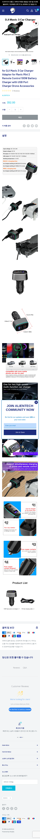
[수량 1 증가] (21, 109)
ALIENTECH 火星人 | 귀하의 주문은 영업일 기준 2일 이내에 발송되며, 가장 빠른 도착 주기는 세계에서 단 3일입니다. (20, 3)
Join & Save (20, 432)
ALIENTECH (6, 95)
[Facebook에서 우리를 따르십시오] (3, 808)
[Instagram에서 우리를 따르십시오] (11, 808)
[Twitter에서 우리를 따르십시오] (7, 808)
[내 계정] (32, 10)
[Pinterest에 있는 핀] (28, 125)
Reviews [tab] (16, 667)
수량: (4, 109)
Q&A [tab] (25, 667)
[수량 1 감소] (9, 109)
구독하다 (8, 788)
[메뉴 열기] (3, 11)
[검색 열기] (27, 10)
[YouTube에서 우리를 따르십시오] (15, 808)
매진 (20, 117)
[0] (36, 10)
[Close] (36, 402)
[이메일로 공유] (36, 125)
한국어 (5, 798)
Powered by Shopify (8, 831)
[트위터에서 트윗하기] (32, 125)
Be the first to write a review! (20, 709)
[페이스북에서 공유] (24, 125)
